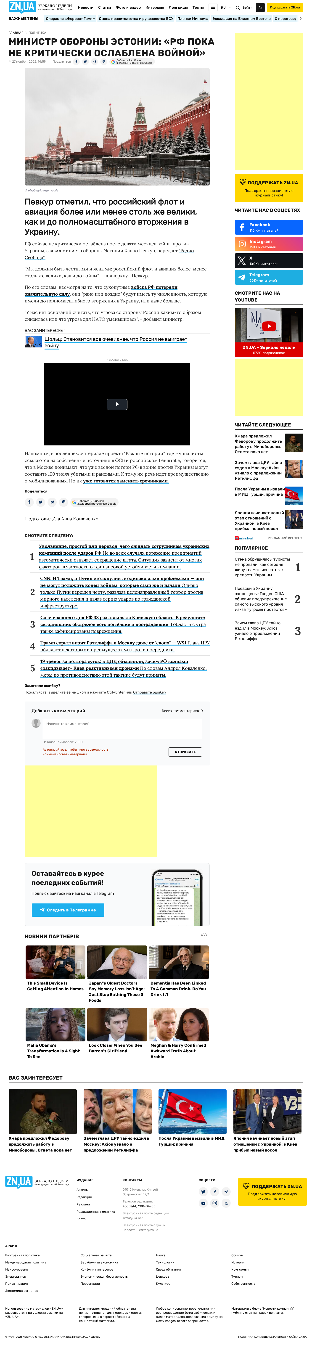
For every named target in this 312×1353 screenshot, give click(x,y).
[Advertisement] (91, 811)
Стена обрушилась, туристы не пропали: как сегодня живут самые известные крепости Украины (262, 567)
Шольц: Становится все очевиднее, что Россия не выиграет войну (116, 342)
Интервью (154, 7)
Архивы (82, 1190)
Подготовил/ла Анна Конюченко (61, 519)
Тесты (198, 7)
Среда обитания (168, 1269)
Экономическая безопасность (104, 1277)
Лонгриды (178, 7)
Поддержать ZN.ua (285, 7)
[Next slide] (299, 18)
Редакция (84, 1197)
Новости (85, 7)
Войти (248, 8)
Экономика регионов (21, 1291)
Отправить (185, 752)
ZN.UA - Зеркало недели (269, 347)
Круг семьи (240, 1269)
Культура (163, 1284)
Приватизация (16, 1284)
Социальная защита (96, 1255)
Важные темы (24, 19)
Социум (237, 1255)
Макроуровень (16, 1269)
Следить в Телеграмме (71, 910)
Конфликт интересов (97, 1269)
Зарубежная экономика (99, 1262)
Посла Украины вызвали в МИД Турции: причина (260, 492)
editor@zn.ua (148, 1230)
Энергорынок (15, 1277)
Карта (81, 1219)
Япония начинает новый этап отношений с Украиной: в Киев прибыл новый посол (259, 520)
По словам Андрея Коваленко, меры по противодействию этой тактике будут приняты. (123, 668)
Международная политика (25, 1262)
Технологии (165, 1262)
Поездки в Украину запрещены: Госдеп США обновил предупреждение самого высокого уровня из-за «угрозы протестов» (261, 599)
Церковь (162, 1277)
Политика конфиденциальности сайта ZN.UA (272, 1336)
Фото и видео (128, 7)
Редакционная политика (96, 1212)
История (238, 1262)
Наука (161, 1255)
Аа (260, 7)
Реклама (83, 1204)
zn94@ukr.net (133, 1218)
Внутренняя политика (22, 1255)
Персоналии (90, 1284)
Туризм (237, 1277)
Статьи (104, 7)
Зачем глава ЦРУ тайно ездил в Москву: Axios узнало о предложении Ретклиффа (258, 470)
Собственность (243, 1284)
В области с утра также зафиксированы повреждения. (123, 624)
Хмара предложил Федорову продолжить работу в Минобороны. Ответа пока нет (258, 444)
